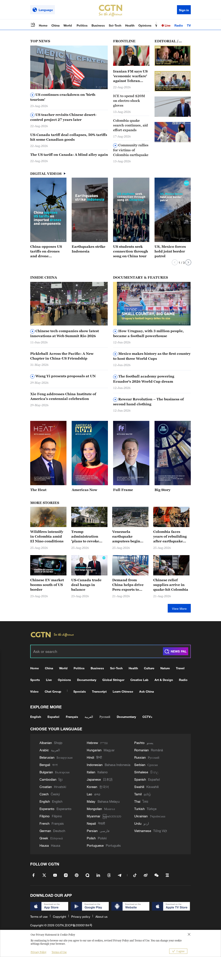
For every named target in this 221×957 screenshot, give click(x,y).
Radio (178, 25)
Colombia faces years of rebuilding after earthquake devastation (170, 536)
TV (189, 25)
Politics (82, 25)
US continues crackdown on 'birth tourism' (62, 97)
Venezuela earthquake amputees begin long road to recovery (126, 536)
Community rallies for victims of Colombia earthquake (130, 150)
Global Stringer (113, 680)
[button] (96, 87)
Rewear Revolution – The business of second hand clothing (148, 401)
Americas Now (84, 490)
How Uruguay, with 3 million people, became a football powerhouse (148, 333)
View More (179, 608)
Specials (79, 691)
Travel (180, 668)
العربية (89, 717)
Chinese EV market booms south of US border (47, 584)
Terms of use (39, 916)
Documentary (86, 680)
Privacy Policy (38, 952)
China (55, 25)
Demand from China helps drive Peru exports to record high (128, 585)
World (68, 25)
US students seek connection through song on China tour (130, 251)
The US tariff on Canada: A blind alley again (69, 154)
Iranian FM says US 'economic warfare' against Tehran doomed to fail (130, 76)
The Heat (38, 490)
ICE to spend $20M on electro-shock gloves (129, 100)
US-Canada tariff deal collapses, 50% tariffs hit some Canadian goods (68, 137)
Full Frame (123, 490)
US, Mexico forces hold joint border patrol (170, 251)
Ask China (146, 691)
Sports (35, 680)
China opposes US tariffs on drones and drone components (46, 251)
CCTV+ (147, 717)
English (35, 717)
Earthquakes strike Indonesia (88, 249)
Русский (104, 717)
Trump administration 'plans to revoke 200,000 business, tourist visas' (87, 536)
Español (53, 717)
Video (34, 691)
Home (43, 25)
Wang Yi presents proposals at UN (65, 376)
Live (167, 25)
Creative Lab (139, 680)
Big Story (162, 490)
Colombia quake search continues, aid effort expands (130, 125)
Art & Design (164, 680)
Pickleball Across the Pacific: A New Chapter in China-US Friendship (62, 356)
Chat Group (53, 691)
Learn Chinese (123, 691)
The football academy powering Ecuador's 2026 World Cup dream (143, 378)
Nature (165, 668)
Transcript (99, 691)
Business (98, 25)
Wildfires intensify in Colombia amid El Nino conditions (46, 536)
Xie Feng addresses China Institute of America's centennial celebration (63, 396)
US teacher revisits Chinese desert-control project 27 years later (63, 117)
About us (101, 916)
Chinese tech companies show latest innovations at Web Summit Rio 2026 (64, 333)
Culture (149, 668)
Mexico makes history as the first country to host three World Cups (152, 356)
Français (72, 717)
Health (129, 25)
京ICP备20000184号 (78, 925)
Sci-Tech (115, 25)
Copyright (59, 916)
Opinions (145, 25)
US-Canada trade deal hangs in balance (86, 584)
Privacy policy (80, 916)
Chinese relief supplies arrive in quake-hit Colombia (170, 584)
